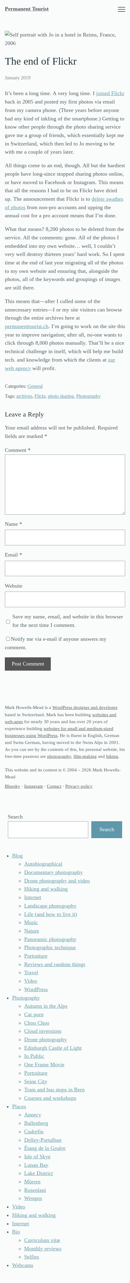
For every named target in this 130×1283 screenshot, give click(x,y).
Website (13, 586)
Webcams (22, 1265)
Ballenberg (36, 1123)
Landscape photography (50, 906)
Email (13, 555)
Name (13, 524)
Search (15, 817)
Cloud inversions (42, 1031)
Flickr (39, 396)
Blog (17, 856)
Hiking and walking (46, 889)
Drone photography (45, 1039)
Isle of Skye (37, 1157)
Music (31, 922)
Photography (88, 396)
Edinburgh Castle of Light (53, 1048)
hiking (112, 756)
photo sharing (61, 396)
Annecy (32, 1115)
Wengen (33, 1198)
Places (19, 1106)
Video (30, 981)
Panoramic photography (50, 939)
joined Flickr (110, 93)
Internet (32, 897)
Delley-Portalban (42, 1140)
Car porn (34, 1014)
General (35, 386)
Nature (31, 931)
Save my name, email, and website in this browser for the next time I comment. (67, 621)
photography (59, 756)
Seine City (35, 1081)
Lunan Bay (36, 1165)
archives (24, 396)
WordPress (36, 989)
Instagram (33, 786)
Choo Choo (36, 1023)
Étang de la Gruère (45, 1148)
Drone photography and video (57, 881)
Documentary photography (53, 872)
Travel (31, 972)
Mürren (32, 1182)
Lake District (38, 1173)
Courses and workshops (50, 1098)
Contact (54, 786)
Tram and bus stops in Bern (54, 1090)
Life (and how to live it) (50, 914)
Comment (18, 450)
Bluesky (12, 786)
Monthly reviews (42, 1249)
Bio (16, 1232)
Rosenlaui (35, 1190)
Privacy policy (79, 786)
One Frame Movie (44, 1064)
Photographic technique (50, 947)
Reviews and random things (54, 964)
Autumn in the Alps (45, 1006)
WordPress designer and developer (85, 707)
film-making (85, 756)
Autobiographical (43, 864)
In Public (34, 1056)
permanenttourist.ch (26, 326)
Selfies (31, 1257)
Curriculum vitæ (42, 1240)
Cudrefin (34, 1131)
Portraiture (35, 956)
